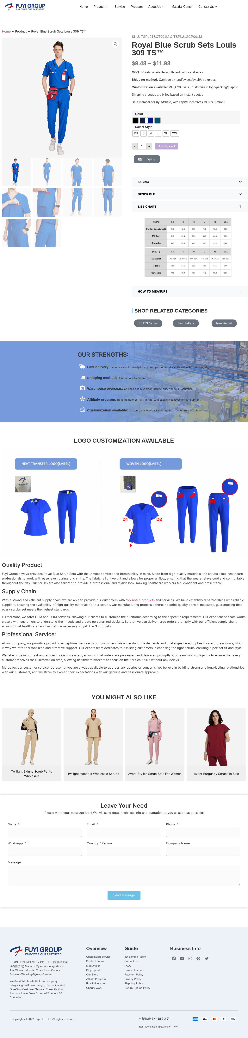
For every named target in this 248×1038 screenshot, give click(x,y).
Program (137, 6)
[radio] (135, 120)
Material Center (182, 6)
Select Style (143, 127)
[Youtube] (182, 958)
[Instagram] (190, 958)
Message (14, 862)
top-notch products (140, 600)
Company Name (178, 843)
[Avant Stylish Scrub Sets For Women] (154, 737)
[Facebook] (174, 958)
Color (139, 114)
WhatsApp (16, 843)
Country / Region (99, 843)
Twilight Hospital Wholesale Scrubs (93, 774)
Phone (171, 824)
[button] (115, 44)
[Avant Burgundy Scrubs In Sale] (216, 737)
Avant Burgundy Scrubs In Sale (216, 774)
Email (91, 824)
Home (83, 6)
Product (99, 6)
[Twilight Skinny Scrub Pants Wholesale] (31, 737)
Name (12, 824)
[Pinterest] (198, 958)
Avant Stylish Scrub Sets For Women (155, 774)
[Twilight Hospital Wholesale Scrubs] (93, 737)
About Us (154, 6)
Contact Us (206, 6)
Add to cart (166, 146)
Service (120, 6)
